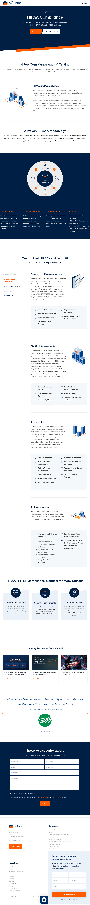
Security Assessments (55, 830)
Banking (11, 878)
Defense (11, 876)
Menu (85, 3)
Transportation (13, 886)
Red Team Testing (54, 844)
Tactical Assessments (11, 286)
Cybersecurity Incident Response (59, 834)
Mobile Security (53, 849)
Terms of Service (57, 797)
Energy (11, 869)
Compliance (52, 832)
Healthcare (12, 867)
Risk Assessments (54, 846)
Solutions (35, 32)
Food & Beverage (14, 890)
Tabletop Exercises (54, 837)
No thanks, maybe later (69, 899)
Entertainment (13, 888)
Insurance (12, 881)
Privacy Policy (45, 797)
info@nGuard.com (14, 840)
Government (13, 883)
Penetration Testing (55, 839)
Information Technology (16, 871)
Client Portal (16, 846)
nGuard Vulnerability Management (60, 841)
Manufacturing (13, 874)
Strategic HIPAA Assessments (9, 280)
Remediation (7, 291)
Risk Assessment (9, 295)
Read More (8, 679)
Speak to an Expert (52, 32)
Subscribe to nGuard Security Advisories (23, 793)
